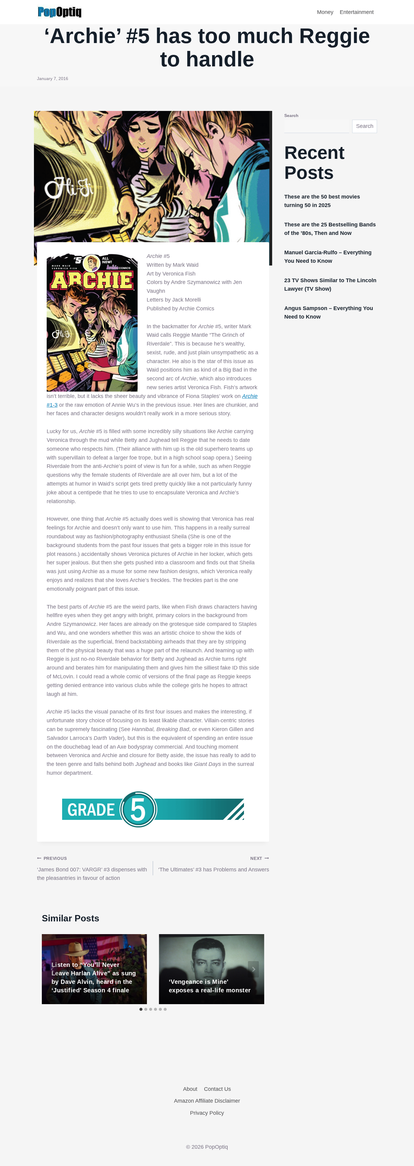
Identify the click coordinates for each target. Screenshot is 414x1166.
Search (291, 115)
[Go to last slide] (52, 969)
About (190, 1089)
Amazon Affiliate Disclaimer (207, 1101)
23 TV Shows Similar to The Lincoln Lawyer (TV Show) (330, 284)
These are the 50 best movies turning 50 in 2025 (322, 201)
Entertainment (357, 12)
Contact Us (217, 1089)
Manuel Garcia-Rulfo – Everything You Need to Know (328, 256)
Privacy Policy (207, 1113)
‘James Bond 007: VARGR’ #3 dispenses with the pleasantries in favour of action (92, 868)
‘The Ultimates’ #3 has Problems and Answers (213, 864)
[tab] (140, 1009)
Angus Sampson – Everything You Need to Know (328, 312)
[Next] (253, 969)
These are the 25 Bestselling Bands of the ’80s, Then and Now (330, 229)
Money (325, 12)
